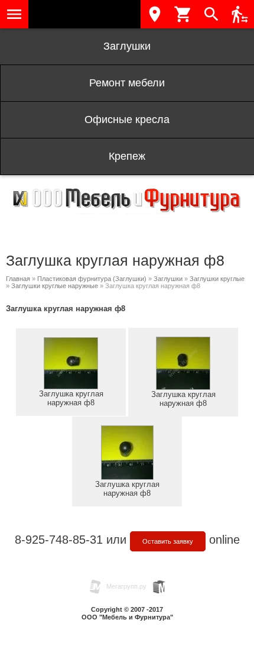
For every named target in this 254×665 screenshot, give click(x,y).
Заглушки (127, 46)
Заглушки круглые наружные (54, 285)
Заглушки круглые (217, 278)
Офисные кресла (127, 119)
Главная (18, 278)
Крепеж (127, 156)
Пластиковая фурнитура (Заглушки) (91, 278)
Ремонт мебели (127, 83)
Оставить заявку (167, 541)
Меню (14, 14)
